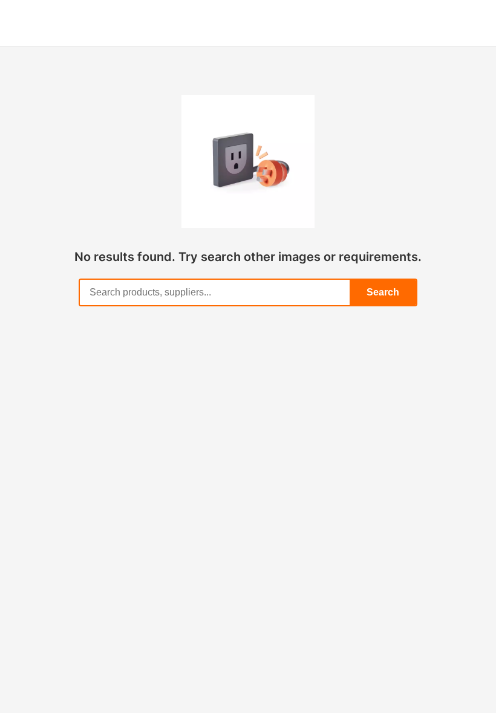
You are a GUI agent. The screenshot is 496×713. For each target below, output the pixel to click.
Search (383, 292)
